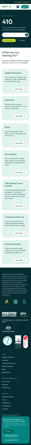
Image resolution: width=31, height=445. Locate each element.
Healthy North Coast (15, 63)
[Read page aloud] (2, 2)
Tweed (4, 400)
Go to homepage (7, 40)
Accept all (8, 431)
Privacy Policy (6, 381)
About (3, 369)
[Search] (17, 6)
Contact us (26, 2)
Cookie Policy (6, 387)
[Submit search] (26, 34)
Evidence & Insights (7, 366)
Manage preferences (11, 440)
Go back (22, 40)
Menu (24, 7)
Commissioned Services (9, 363)
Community (5, 360)
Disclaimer (5, 384)
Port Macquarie (6, 406)
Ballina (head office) (8, 397)
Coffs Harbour (6, 403)
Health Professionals (8, 357)
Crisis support (18, 2)
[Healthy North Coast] (7, 7)
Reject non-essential (11, 435)
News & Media (6, 372)
